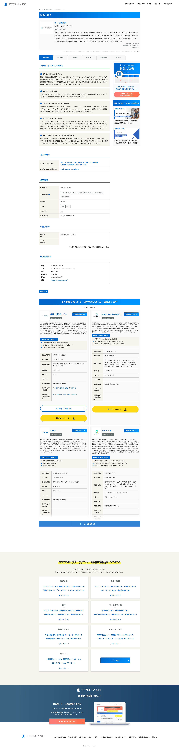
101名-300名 (64, 394)
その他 (74, 388)
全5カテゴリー (63, 668)
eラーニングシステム (102, 586)
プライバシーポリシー (121, 737)
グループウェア (61, 590)
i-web (53, 430)
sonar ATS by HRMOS (111, 314)
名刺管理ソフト (52, 659)
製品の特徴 (46, 57)
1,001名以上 (75, 169)
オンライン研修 (111, 590)
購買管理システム (131, 614)
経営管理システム (65, 586)
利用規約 (95, 737)
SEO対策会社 (101, 635)
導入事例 (118, 57)
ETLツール (78, 635)
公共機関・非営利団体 (67, 165)
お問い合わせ (132, 737)
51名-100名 (56, 394)
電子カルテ (54, 610)
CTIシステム (56, 663)
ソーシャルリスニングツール (124, 638)
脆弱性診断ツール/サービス (55, 638)
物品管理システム (77, 614)
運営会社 (154, 737)
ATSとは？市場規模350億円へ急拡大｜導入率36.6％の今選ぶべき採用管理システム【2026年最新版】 (126, 141)
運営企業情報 (103, 57)
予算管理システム (79, 586)
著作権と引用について (106, 737)
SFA (79, 659)
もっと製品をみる (89, 524)
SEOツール (109, 638)
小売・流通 (68, 162)
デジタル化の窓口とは (60, 737)
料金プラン (89, 57)
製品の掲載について (144, 737)
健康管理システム (123, 590)
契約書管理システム (122, 610)
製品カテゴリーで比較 (144, 4)
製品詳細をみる (79, 314)
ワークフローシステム (50, 586)
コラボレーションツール (76, 590)
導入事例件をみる (63, 408)
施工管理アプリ (78, 610)
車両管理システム (50, 614)
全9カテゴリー (63, 595)
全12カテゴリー (115, 595)
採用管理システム (48, 9)
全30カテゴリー (63, 644)
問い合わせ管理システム (102, 614)
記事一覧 (157, 4)
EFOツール (100, 638)
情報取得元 (135, 47)
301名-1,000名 (65, 169)
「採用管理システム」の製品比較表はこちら (126, 94)
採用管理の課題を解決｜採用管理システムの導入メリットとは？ (126, 121)
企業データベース (49, 590)
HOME (40, 9)
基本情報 (75, 57)
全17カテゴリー (115, 644)
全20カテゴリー (115, 619)
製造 (62, 162)
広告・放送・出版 (78, 162)
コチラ (137, 51)
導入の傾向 (60, 57)
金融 (87, 162)
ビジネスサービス (81, 165)
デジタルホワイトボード (65, 635)
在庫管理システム (64, 614)
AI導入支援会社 (50, 635)
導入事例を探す (129, 4)
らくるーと (106, 430)
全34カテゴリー (63, 619)
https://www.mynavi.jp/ (59, 280)
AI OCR (46, 610)
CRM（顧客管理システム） (68, 659)
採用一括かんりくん (58, 314)
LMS (102, 590)
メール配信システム (114, 635)
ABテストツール (128, 635)
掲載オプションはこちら (67, 721)
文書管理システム (108, 610)
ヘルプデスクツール (68, 663)
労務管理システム (118, 614)
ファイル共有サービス (73, 638)
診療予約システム (65, 610)
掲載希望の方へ (168, 4)
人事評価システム (130, 586)
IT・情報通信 (94, 162)
